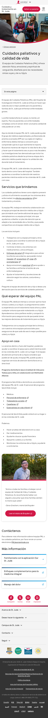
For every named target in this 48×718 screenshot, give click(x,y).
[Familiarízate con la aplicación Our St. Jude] (24, 559)
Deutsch (22, 707)
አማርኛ (23, 711)
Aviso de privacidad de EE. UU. (24, 670)
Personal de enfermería (16, 397)
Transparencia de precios (34, 689)
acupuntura (21, 259)
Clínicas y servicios (9, 47)
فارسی (36, 707)
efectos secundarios (23, 198)
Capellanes (11, 404)
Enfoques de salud (14, 253)
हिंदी (42, 707)
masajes (10, 259)
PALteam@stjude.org (20, 542)
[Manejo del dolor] (24, 584)
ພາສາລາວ (31, 711)
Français (14, 707)
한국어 (27, 702)
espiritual (26, 265)
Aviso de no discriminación (14, 689)
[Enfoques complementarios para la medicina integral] (24, 572)
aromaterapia (12, 262)
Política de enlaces (24, 680)
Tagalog (34, 702)
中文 (12, 702)
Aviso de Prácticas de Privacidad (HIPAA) (24, 684)
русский (42, 702)
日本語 (29, 707)
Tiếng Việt (20, 702)
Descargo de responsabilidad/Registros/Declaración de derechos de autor (24, 675)
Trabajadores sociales (16, 401)
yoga (31, 259)
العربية (7, 707)
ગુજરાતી (16, 711)
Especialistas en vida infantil (18, 407)
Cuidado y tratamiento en (9, 8)
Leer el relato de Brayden (19, 513)
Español (6, 702)
